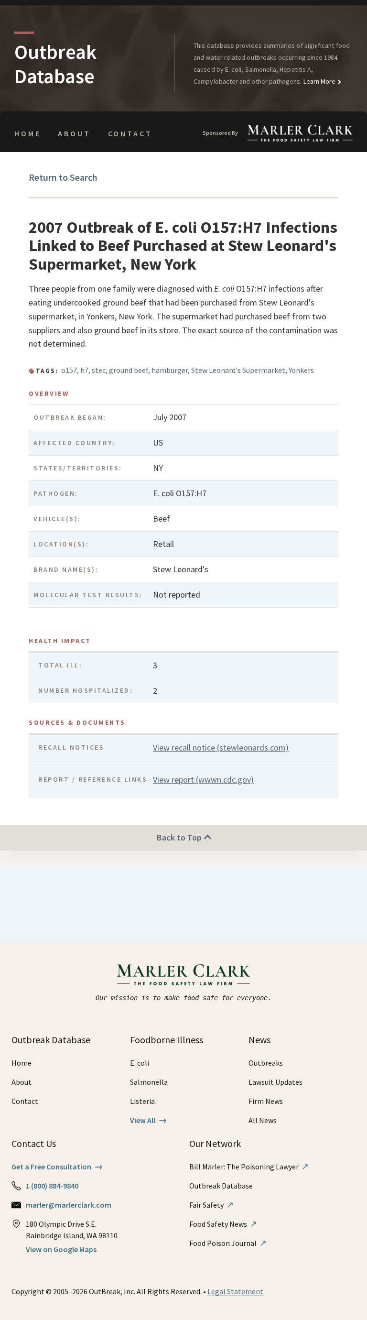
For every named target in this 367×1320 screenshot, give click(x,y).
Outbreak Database (221, 1185)
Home (27, 133)
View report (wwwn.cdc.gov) (203, 779)
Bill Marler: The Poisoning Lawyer (249, 1166)
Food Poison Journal (228, 1243)
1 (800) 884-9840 (52, 1185)
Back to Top (180, 837)
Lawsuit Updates (275, 1082)
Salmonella (149, 1082)
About (74, 133)
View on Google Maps (61, 1249)
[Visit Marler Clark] (183, 974)
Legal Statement (235, 1291)
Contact (130, 133)
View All (148, 1120)
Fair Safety (211, 1205)
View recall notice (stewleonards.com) (221, 747)
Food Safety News (223, 1224)
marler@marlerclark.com (68, 1205)
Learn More (319, 81)
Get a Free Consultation (57, 1166)
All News (262, 1120)
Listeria (142, 1101)
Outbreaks (265, 1063)
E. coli (139, 1063)
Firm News (265, 1101)
